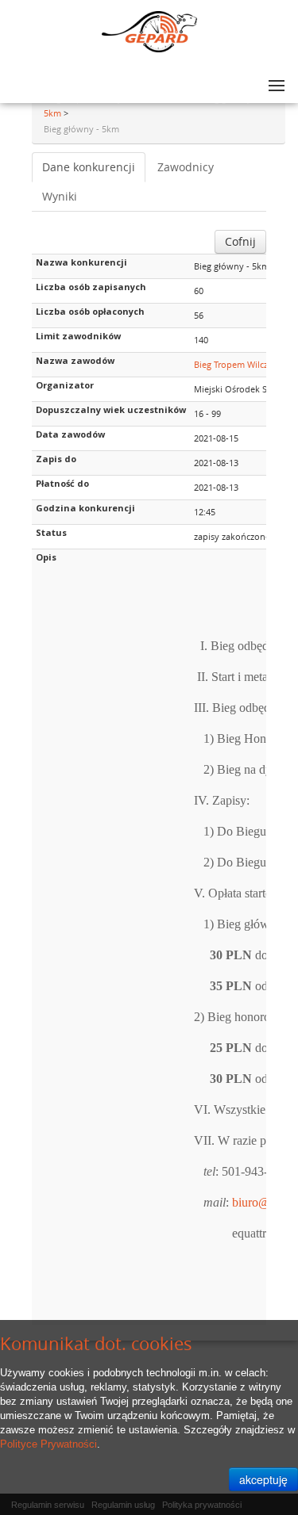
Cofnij (240, 241)
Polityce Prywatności (48, 1444)
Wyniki (59, 196)
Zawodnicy (185, 166)
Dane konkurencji (88, 166)
